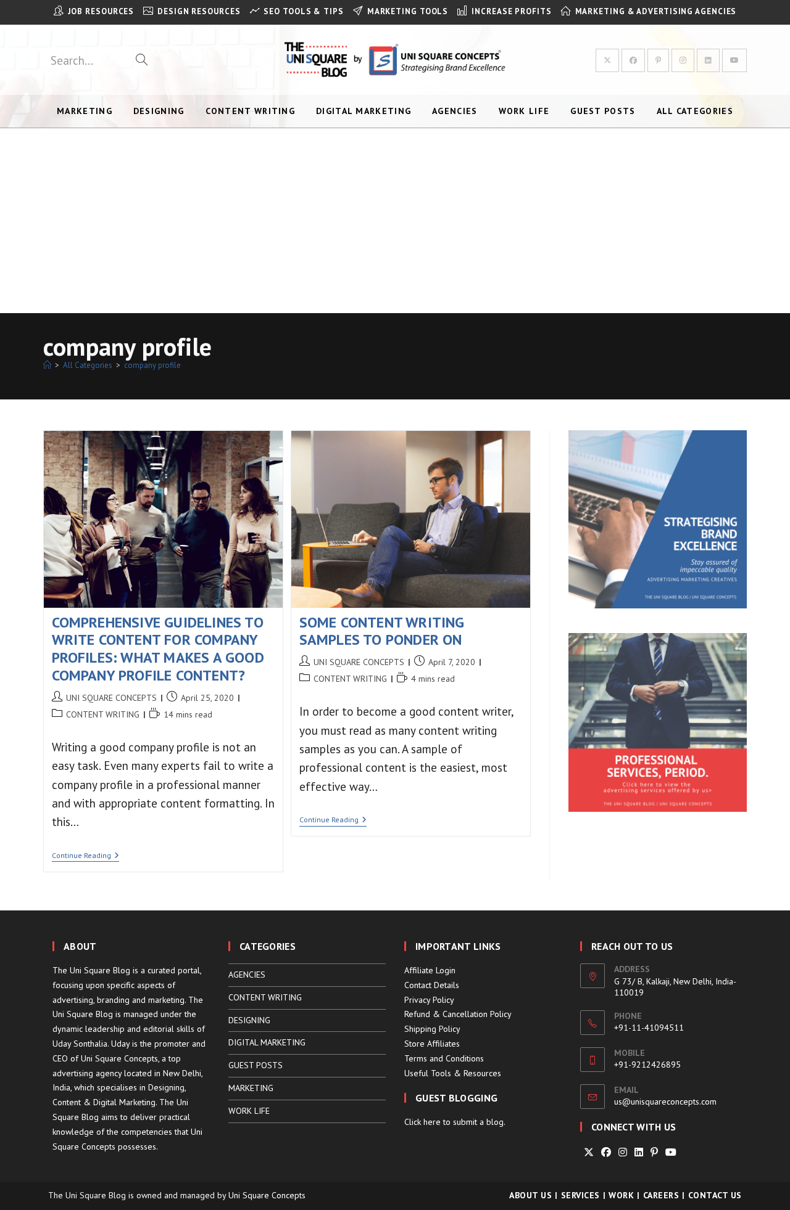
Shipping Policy (432, 1028)
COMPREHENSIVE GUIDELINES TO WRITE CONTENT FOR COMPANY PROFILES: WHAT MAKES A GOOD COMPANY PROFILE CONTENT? (158, 649)
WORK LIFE (249, 1110)
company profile (152, 365)
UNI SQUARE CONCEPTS (111, 697)
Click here (422, 1121)
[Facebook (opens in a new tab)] (633, 60)
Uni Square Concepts (267, 1195)
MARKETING (250, 1087)
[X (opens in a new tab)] (607, 60)
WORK (621, 1195)
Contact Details (431, 985)
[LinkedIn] (638, 1152)
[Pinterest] (654, 1152)
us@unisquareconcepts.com (665, 1101)
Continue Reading (85, 856)
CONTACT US (715, 1195)
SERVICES (580, 1195)
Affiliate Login (429, 970)
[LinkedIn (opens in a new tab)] (708, 60)
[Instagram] (622, 1152)
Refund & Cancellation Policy (458, 1014)
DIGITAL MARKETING (267, 1042)
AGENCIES (246, 974)
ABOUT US (530, 1195)
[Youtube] (670, 1152)
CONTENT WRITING (102, 714)
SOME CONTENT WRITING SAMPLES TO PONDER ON (382, 631)
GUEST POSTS (255, 1065)
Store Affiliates (432, 1043)
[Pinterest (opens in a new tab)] (658, 60)
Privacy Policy (429, 999)
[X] (589, 1152)
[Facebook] (606, 1152)
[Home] (47, 365)
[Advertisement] (395, 220)
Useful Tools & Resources (452, 1073)
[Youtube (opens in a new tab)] (734, 60)
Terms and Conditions (444, 1058)
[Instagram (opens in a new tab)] (683, 60)
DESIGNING (249, 1020)
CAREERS (661, 1195)
